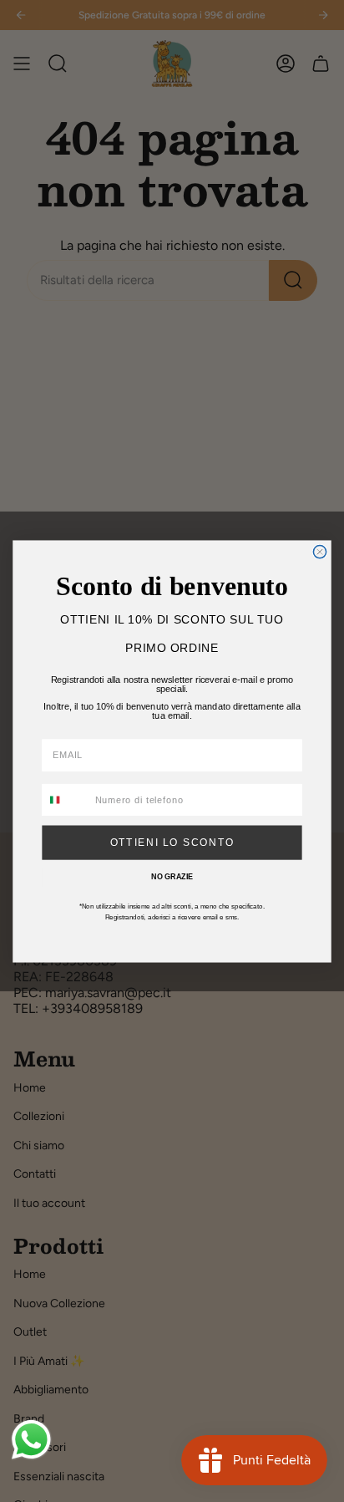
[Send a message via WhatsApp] (31, 1440)
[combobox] (66, 799)
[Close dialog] (319, 551)
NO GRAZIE (172, 876)
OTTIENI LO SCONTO (172, 842)
